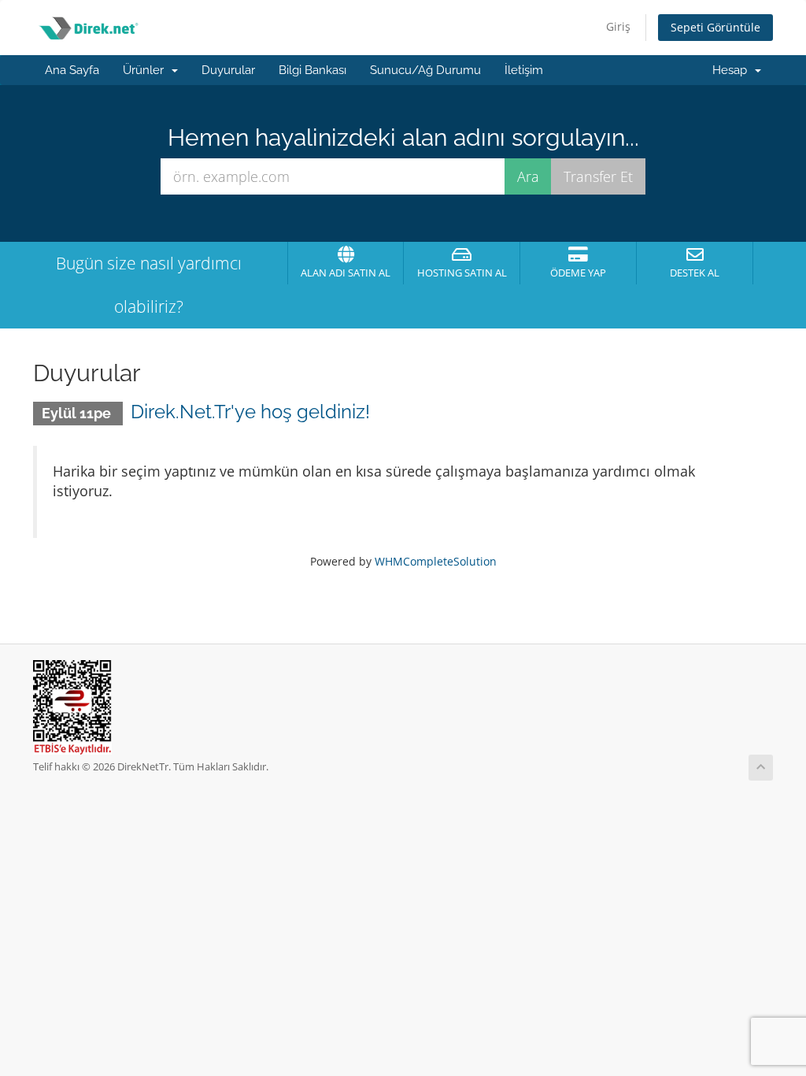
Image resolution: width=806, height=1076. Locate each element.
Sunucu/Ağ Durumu (425, 70)
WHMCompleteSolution (436, 561)
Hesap (732, 70)
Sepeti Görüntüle (715, 27)
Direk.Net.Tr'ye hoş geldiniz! (250, 411)
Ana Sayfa (72, 70)
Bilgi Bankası (312, 70)
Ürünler (146, 70)
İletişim (524, 70)
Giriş (618, 26)
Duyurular (228, 70)
